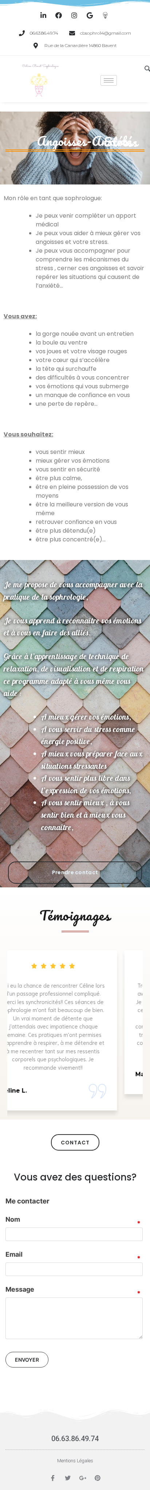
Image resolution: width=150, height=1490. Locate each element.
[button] (75, 872)
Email (14, 1254)
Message (19, 1289)
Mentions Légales (75, 1460)
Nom (12, 1219)
